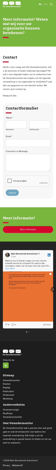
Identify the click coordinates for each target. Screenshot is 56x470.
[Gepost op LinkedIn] (49, 255)
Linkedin (6, 365)
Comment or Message (17, 151)
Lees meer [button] (10, 268)
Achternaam (34, 129)
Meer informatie (28, 229)
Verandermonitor (11, 380)
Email (9, 136)
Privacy (6, 465)
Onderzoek (8, 394)
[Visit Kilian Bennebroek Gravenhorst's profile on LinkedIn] (8, 255)
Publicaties (8, 391)
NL (40, 4)
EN (46, 4)
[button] (3, 289)
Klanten (7, 383)
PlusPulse (7, 413)
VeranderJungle (11, 409)
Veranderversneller (12, 416)
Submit (12, 192)
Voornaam (10, 129)
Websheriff (17, 465)
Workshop (8, 398)
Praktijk (6, 387)
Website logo (12, 4)
